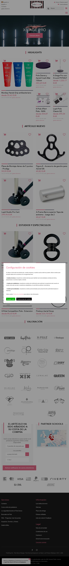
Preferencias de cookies (24, 299)
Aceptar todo (10, 299)
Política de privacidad (18, 294)
